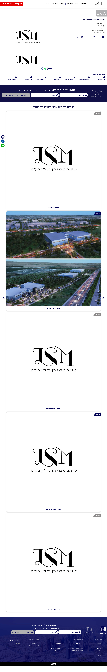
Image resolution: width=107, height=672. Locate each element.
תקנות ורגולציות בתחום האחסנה (75, 648)
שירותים (69, 4)
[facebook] (3, 141)
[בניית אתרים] (53, 664)
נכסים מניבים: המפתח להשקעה (75, 646)
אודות (77, 4)
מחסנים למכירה (57, 653)
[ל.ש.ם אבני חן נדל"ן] (98, 4)
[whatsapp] (3, 145)
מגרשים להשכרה (57, 650)
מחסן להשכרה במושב (77, 650)
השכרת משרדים (78, 653)
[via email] (48, 68)
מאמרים (55, 4)
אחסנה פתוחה (79, 644)
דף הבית (84, 4)
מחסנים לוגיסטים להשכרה (55, 646)
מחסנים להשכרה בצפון (56, 648)
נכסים (62, 4)
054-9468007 (34, 643)
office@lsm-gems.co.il (31, 646)
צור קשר (46, 4)
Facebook (17, 644)
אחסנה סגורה (58, 644)
